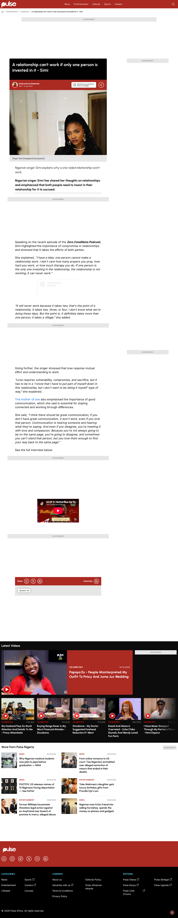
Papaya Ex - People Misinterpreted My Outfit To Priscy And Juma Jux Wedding (99, 674)
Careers (118, 4)
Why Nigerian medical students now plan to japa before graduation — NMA (36, 762)
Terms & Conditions (62, 890)
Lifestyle (96, 4)
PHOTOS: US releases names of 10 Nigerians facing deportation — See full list (37, 788)
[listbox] (89, 718)
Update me (24, 590)
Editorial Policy (93, 879)
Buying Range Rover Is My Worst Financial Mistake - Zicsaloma (51, 729)
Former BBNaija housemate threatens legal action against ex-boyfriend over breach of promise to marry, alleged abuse (37, 809)
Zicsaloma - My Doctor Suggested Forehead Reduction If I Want (85, 729)
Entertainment (81, 4)
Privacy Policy (59, 896)
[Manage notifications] (172, 912)
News (67, 4)
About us (57, 879)
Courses (29, 890)
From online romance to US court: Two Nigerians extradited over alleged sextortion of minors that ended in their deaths (97, 765)
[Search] (173, 4)
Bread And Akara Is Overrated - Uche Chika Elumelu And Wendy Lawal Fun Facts (123, 731)
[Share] (101, 85)
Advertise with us (61, 885)
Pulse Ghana (129, 879)
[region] (89, 718)
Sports (107, 4)
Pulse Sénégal (161, 879)
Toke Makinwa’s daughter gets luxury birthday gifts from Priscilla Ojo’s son (96, 788)
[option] (17, 719)
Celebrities (24, 12)
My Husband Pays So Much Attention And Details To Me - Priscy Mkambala (17, 729)
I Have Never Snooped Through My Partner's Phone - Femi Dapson (159, 729)
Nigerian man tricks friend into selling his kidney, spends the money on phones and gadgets (96, 808)
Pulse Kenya (129, 885)
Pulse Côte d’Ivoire (128, 892)
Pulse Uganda (161, 885)
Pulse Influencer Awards (93, 887)
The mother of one (27, 399)
